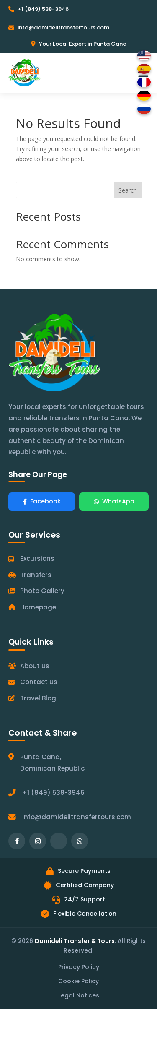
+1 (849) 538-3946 (43, 9)
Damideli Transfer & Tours (75, 941)
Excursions (37, 558)
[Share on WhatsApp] (79, 841)
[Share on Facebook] (16, 841)
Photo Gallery (42, 590)
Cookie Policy (78, 981)
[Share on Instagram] (37, 841)
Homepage (38, 607)
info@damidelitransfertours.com (63, 27)
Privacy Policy (78, 967)
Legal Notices (78, 995)
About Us (34, 665)
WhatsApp (118, 501)
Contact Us (38, 681)
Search (127, 190)
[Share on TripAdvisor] (58, 841)
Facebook (45, 501)
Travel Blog (38, 698)
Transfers (35, 574)
